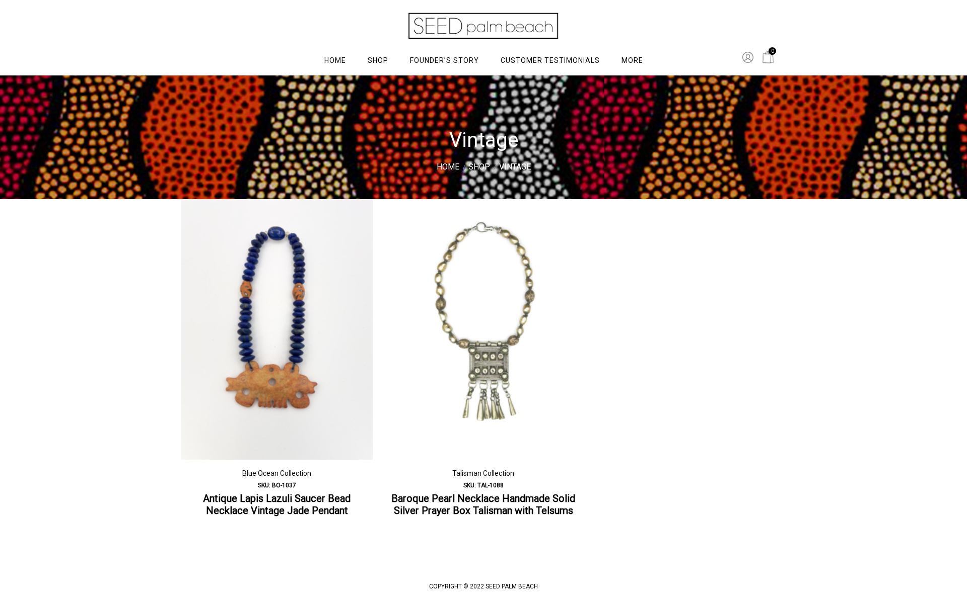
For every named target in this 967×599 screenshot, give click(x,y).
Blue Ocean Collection (276, 473)
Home (448, 167)
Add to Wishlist (358, 214)
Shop (479, 167)
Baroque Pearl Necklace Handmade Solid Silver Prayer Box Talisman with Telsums (483, 504)
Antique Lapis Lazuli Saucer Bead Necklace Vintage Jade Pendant (277, 504)
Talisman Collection (483, 473)
